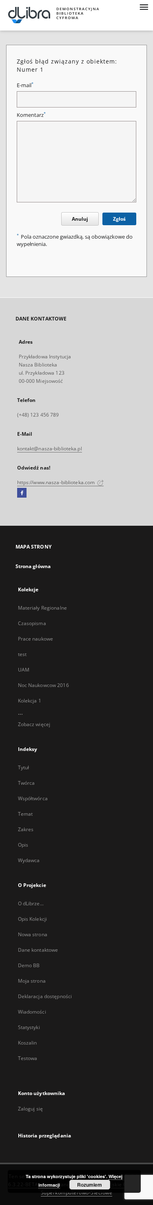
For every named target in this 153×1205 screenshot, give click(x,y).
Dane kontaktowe (38, 949)
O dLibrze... (31, 903)
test (22, 654)
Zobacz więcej (34, 724)
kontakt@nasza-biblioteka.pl (49, 448)
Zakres (26, 829)
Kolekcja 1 (29, 700)
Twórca (26, 782)
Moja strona (32, 980)
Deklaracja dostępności (45, 996)
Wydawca (29, 860)
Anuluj (80, 218)
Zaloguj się (30, 1108)
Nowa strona (32, 934)
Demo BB (29, 965)
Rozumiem (89, 1184)
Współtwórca (33, 798)
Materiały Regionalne (42, 607)
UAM (23, 669)
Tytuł (23, 767)
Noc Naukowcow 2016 (43, 685)
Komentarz (31, 115)
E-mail (25, 85)
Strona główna (33, 566)
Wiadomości (32, 1011)
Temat (25, 813)
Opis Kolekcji (32, 918)
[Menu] (143, 6)
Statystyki (29, 1027)
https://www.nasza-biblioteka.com (56, 482)
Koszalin (27, 1042)
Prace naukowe (35, 638)
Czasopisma (32, 623)
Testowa (28, 1058)
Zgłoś (119, 218)
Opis (23, 844)
